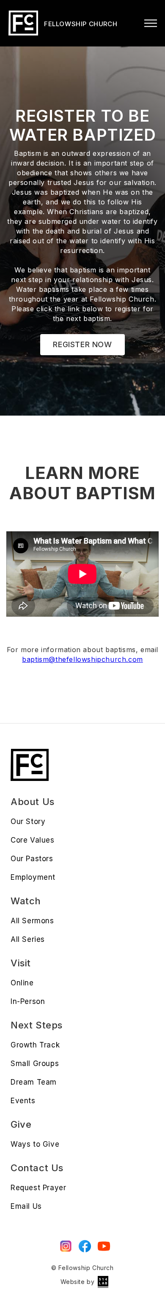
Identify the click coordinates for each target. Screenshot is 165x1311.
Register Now (82, 344)
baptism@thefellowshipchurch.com (82, 659)
